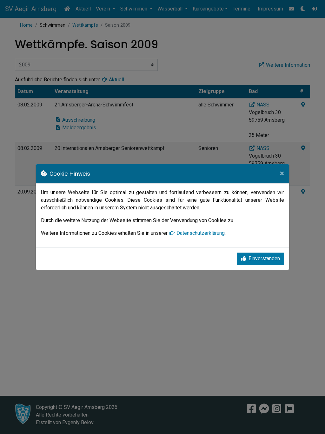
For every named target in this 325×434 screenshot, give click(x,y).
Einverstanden (264, 258)
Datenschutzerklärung (200, 233)
